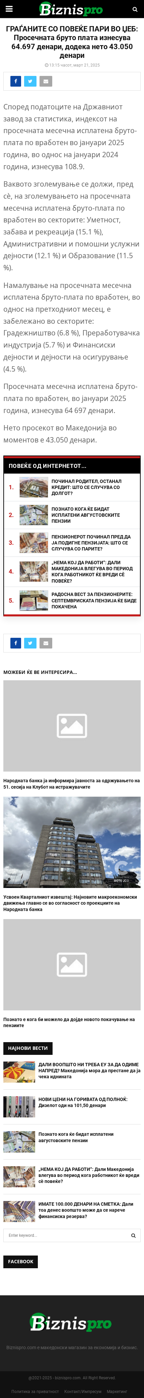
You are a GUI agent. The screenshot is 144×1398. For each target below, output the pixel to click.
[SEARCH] (133, 1235)
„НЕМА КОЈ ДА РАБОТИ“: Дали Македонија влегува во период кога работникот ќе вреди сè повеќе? (89, 1175)
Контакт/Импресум (82, 1391)
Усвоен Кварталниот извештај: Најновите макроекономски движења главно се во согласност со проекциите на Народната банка (70, 903)
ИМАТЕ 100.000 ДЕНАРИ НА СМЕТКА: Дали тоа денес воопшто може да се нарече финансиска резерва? (86, 1210)
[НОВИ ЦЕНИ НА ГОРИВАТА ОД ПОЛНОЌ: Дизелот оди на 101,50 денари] (19, 1106)
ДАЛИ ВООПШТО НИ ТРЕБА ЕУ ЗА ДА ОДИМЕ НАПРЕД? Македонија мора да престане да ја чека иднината (90, 1070)
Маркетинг (117, 1391)
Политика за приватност (35, 1391)
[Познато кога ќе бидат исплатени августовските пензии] (19, 1141)
